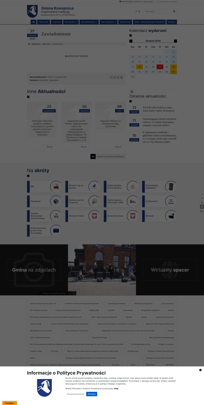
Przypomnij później (75, 394)
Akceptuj (92, 394)
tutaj (116, 388)
